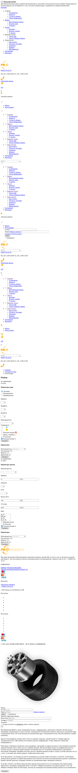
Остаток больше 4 (9, 439)
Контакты (8, 53)
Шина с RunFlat (8, 435)
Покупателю (11, 145)
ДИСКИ (4, 569)
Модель (3, 453)
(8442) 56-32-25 (6, 70)
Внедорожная (8, 393)
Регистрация (9, 107)
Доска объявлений (15, 18)
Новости (12, 14)
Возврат (12, 47)
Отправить (5, 771)
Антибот (4, 722)
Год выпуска (5, 451)
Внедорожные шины (16, 22)
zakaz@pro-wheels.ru (8, 584)
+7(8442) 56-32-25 (7, 586)
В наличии (7, 437)
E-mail (7, 229)
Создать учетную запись (13, 234)
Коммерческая (8, 395)
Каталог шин (13, 24)
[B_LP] (5, 515)
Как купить (13, 42)
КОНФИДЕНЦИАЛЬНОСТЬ (17, 569)
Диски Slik (12, 36)
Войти (7, 105)
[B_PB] (5, 518)
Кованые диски (12, 139)
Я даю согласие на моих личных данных (21, 724)
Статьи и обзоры (15, 16)
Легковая (6, 391)
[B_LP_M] (5, 520)
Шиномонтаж (13, 49)
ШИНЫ (3, 568)
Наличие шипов (8, 432)
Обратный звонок (7, 81)
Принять (4, 7)
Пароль (7, 232)
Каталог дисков (14, 31)
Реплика (12, 29)
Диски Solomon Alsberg (17, 38)
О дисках (12, 33)
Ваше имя (4, 718)
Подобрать (5, 441)
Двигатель (4, 455)
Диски (7, 27)
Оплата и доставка (15, 44)
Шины (7, 20)
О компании (13, 13)
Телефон (4, 720)
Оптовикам (9, 51)
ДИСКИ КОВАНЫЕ (14, 568)
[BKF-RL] (5, 516)
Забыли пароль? (15, 232)
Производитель (6, 449)
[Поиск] (20, 161)
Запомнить (10, 238)
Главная (10, 114)
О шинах (12, 25)
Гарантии (12, 46)
